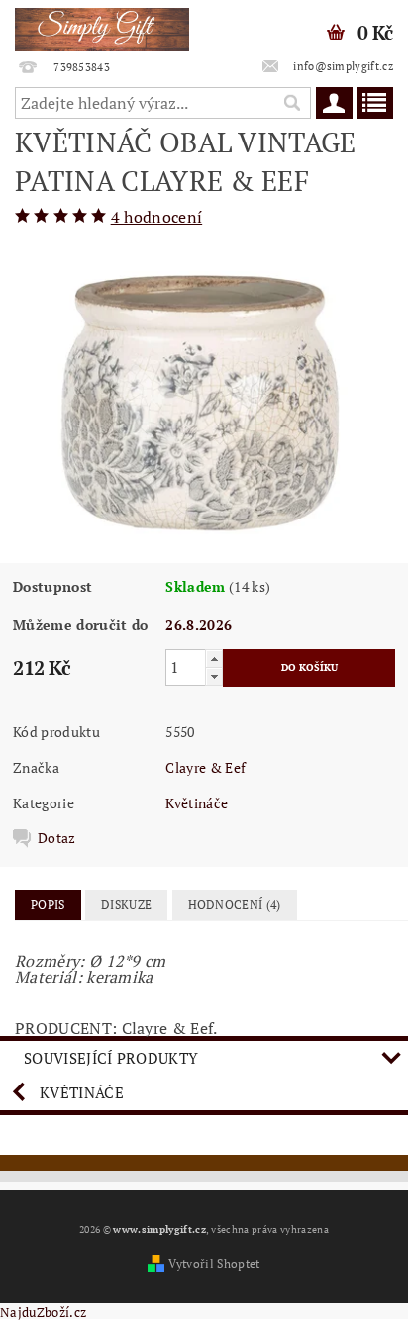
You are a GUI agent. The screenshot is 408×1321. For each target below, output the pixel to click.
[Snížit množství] (214, 676)
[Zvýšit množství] (214, 658)
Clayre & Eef (205, 767)
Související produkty (111, 1058)
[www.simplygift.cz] (102, 25)
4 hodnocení (157, 217)
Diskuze (126, 904)
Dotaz (57, 838)
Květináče (196, 803)
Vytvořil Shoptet (213, 1263)
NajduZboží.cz (43, 1312)
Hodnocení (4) (234, 904)
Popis (48, 904)
